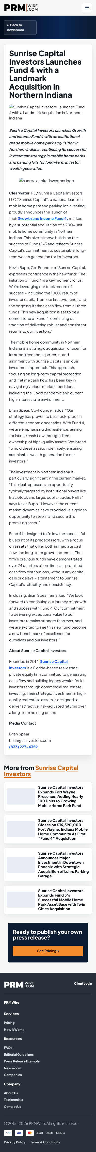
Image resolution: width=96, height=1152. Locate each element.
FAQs (8, 1048)
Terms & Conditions (45, 1142)
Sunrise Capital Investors (41, 771)
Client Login (83, 983)
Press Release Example (22, 1061)
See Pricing (48, 951)
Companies (13, 1075)
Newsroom (12, 1068)
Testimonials (13, 1100)
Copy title (56, 27)
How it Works (14, 1030)
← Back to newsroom (15, 27)
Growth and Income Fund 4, (43, 218)
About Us (11, 1093)
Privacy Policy (14, 1142)
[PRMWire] (19, 984)
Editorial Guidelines (19, 1054)
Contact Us (12, 1107)
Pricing (9, 1023)
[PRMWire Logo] (41, 8)
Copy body (80, 27)
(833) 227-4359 (23, 747)
